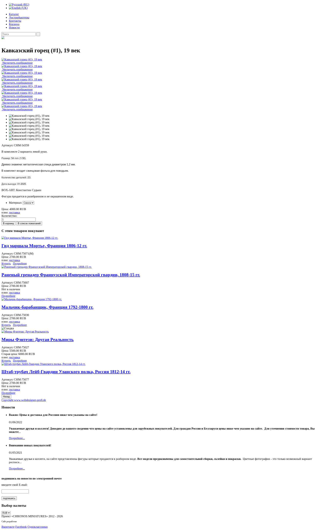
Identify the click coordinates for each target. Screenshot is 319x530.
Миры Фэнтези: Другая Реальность (37, 339)
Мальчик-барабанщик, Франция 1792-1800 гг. (47, 307)
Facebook (21, 526)
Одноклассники (38, 526)
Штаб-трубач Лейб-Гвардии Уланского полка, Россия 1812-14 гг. (66, 371)
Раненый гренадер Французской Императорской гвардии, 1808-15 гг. (70, 274)
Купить (6, 263)
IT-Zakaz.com (23, 521)
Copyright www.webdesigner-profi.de (23, 400)
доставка (14, 212)
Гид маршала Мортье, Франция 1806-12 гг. (44, 245)
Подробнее (20, 263)
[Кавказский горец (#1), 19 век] (29, 115)
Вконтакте (8, 526)
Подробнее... (17, 438)
